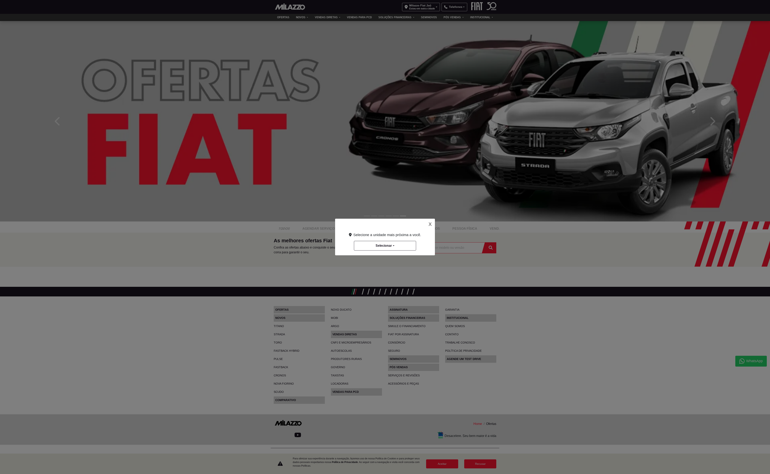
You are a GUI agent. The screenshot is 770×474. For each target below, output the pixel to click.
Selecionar (384, 245)
